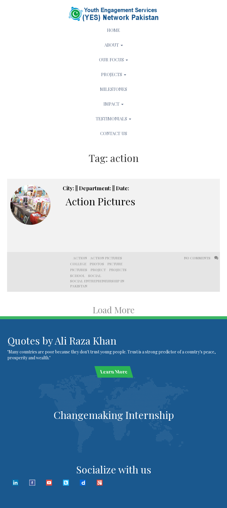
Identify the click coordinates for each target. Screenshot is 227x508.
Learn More (113, 371)
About (112, 45)
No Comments (197, 257)
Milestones (113, 89)
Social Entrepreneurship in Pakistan (97, 283)
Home (113, 30)
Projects (112, 74)
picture (114, 263)
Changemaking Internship (113, 415)
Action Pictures (100, 201)
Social (94, 275)
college (78, 263)
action (80, 257)
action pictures (106, 257)
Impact (112, 104)
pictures (78, 269)
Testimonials (112, 119)
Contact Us (113, 133)
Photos (97, 263)
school (77, 275)
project (98, 269)
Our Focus (112, 60)
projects (118, 269)
